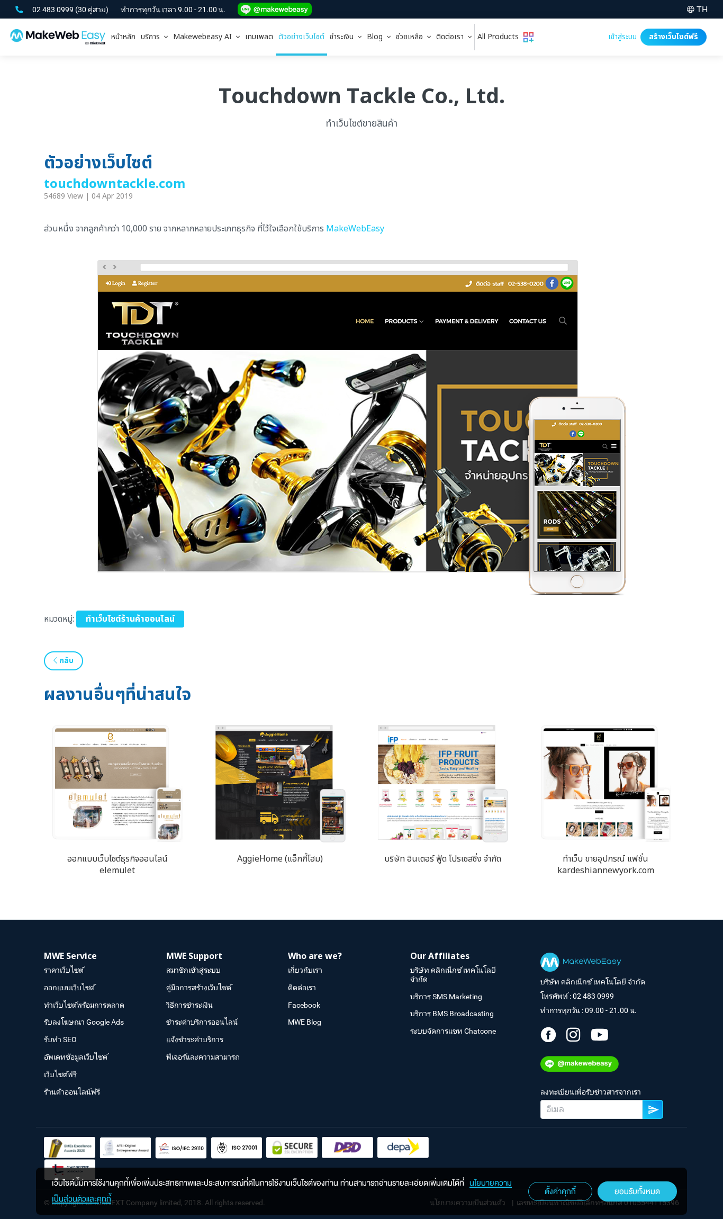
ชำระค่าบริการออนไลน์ (202, 1022)
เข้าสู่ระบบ (622, 36)
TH (702, 9)
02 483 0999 (53, 9)
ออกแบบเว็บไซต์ (69, 987)
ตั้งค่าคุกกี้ (560, 1191)
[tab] (154, 37)
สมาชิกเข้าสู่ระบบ (193, 970)
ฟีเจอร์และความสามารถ (203, 1057)
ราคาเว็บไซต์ (64, 970)
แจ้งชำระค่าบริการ (194, 1039)
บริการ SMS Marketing (446, 996)
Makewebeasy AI (204, 36)
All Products (500, 36)
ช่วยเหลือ (411, 36)
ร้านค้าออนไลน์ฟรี (72, 1092)
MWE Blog (304, 1022)
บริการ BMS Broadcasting (452, 1013)
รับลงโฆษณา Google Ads (84, 1022)
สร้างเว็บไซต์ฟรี (673, 36)
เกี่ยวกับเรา (305, 970)
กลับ (65, 660)
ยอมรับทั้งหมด (637, 1191)
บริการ (152, 36)
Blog (377, 36)
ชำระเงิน (344, 36)
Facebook (304, 1005)
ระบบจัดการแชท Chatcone (453, 1031)
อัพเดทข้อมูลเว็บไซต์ (75, 1057)
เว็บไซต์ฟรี (60, 1074)
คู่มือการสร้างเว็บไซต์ (198, 987)
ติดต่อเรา (452, 36)
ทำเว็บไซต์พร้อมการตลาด (84, 1005)
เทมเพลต (259, 36)
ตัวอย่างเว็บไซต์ (301, 36)
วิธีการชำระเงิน (189, 1005)
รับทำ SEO (60, 1039)
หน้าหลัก (123, 36)
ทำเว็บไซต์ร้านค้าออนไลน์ (130, 619)
